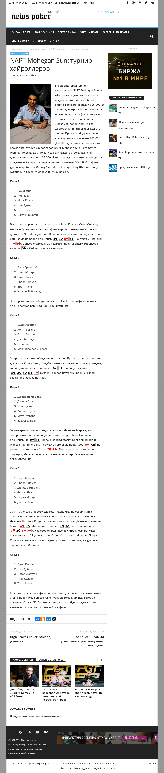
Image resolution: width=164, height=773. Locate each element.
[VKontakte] (152, 3)
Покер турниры (44, 32)
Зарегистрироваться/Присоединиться (55, 2)
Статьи (54, 40)
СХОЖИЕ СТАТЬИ (23, 659)
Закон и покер (89, 32)
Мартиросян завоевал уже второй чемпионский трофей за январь (56, 694)
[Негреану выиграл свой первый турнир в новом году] (89, 676)
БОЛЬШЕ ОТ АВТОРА (51, 659)
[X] (54, 619)
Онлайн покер (21, 32)
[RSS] (139, 3)
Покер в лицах (67, 32)
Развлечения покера (116, 32)
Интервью (39, 40)
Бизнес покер (20, 40)
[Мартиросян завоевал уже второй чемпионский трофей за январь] (56, 676)
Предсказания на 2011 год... (135, 167)
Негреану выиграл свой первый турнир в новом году (89, 693)
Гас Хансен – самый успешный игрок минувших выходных (82, 641)
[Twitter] (146, 3)
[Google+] (133, 3)
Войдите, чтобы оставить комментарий (35, 716)
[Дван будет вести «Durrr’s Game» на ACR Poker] (24, 676)
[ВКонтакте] (37, 619)
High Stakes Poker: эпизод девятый (30, 639)
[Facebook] (127, 3)
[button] (151, 36)
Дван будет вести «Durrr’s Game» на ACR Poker (22, 693)
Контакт (89, 2)
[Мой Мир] (48, 619)
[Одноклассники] (42, 619)
